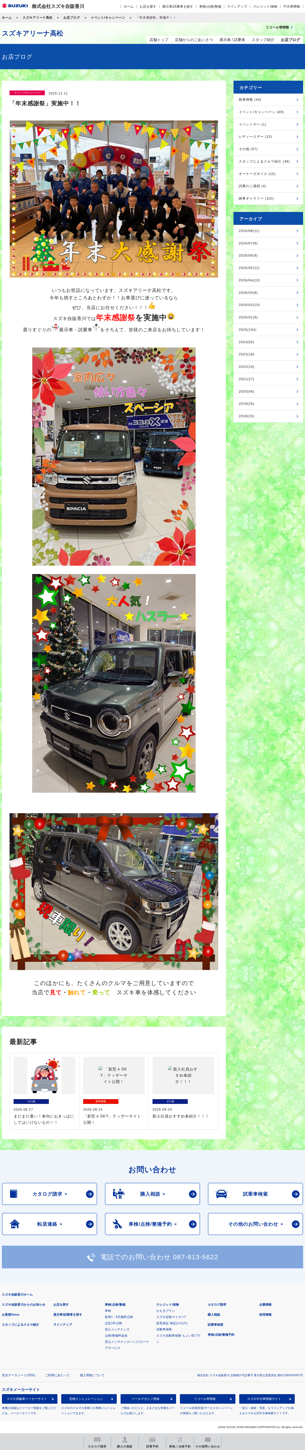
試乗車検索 (215, 1324)
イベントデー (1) (252, 124)
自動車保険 (164, 1329)
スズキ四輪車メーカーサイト (27, 1399)
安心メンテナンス (117, 1329)
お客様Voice (10, 1314)
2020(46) (246, 391)
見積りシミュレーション (86, 1399)
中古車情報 (291, 6)
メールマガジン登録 (145, 1399)
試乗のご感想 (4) (252, 186)
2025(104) (248, 330)
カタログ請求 (217, 1304)
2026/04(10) (249, 280)
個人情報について (92, 1375)
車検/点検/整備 (210, 6)
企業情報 (265, 1304)
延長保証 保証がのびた (172, 1323)
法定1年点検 (113, 1323)
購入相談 (214, 1314)
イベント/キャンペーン (108, 17)
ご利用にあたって (57, 1375)
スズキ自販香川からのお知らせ (23, 1304)
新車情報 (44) (250, 99)
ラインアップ (237, 6)
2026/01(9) (248, 317)
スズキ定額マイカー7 (171, 1317)
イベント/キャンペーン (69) (261, 112)
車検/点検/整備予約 (221, 1334)
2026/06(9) (248, 255)
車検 (108, 1311)
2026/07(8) (248, 243)
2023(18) (246, 354)
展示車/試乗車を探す (177, 6)
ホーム (129, 6)
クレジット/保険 (265, 6)
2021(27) (246, 379)
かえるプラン (165, 1311)
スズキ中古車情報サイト (264, 1399)
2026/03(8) (248, 293)
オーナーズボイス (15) (257, 174)
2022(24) (246, 367)
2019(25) (246, 404)
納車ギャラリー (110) (256, 198)
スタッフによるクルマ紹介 (20, 1324)
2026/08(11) (249, 231)
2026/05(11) (249, 268)
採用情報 (265, 1314)
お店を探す (148, 6)
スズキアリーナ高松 (38, 17)
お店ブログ (71, 17)
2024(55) (246, 342)
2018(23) (246, 416)
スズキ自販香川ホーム (17, 1294)
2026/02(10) (249, 305)
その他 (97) (248, 149)
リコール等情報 (205, 1399)
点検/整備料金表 (116, 1335)
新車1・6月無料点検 (119, 1317)
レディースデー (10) (255, 136)
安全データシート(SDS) (18, 1375)
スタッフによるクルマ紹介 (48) (264, 161)
